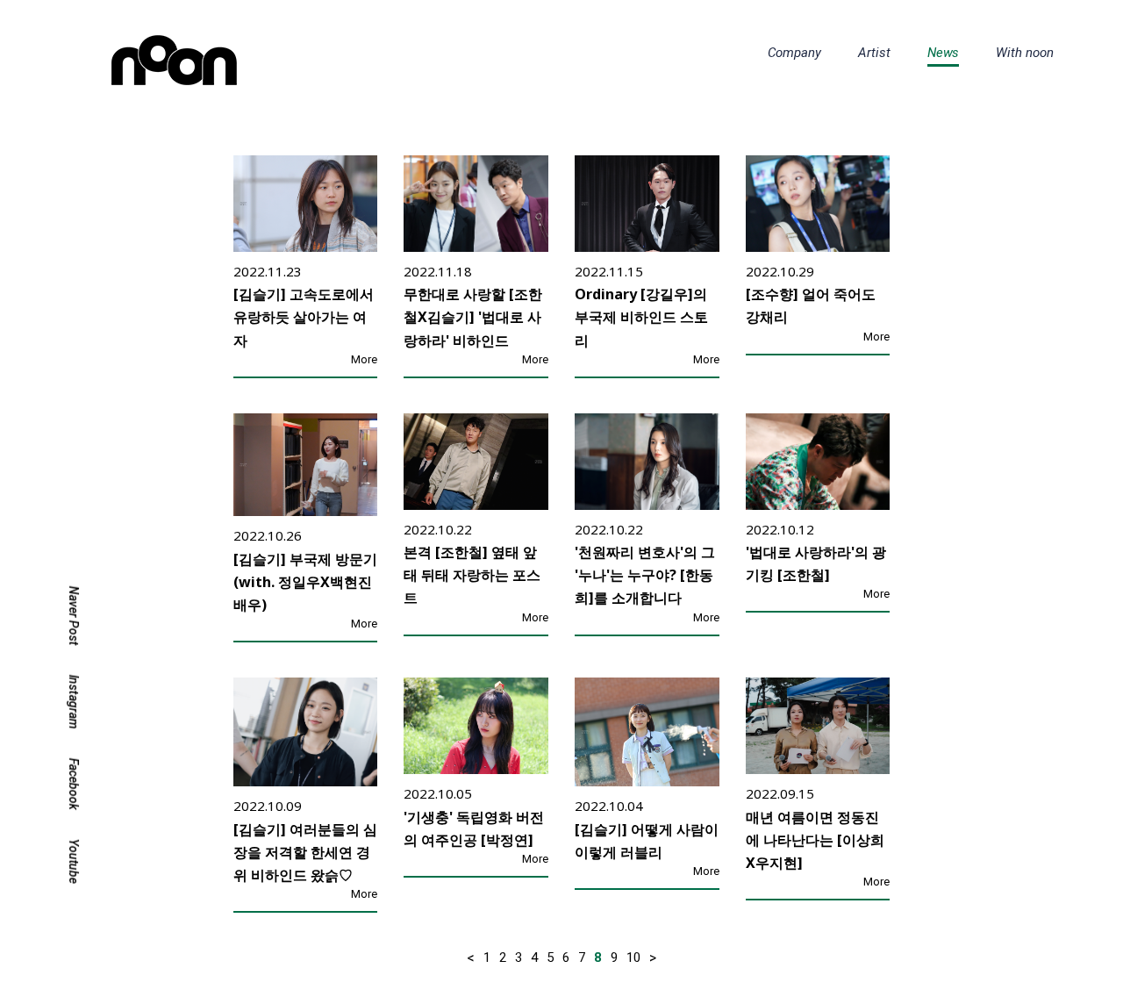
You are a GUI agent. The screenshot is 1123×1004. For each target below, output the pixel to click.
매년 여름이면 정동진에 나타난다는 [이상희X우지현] (815, 839)
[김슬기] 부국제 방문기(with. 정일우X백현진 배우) (305, 581)
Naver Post (74, 616)
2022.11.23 (267, 271)
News (943, 53)
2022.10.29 (780, 271)
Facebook (74, 784)
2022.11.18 (438, 271)
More (364, 359)
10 (633, 957)
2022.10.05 (438, 793)
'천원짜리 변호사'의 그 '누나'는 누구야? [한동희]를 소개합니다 (645, 574)
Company (794, 53)
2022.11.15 (609, 271)
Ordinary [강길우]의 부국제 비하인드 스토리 (641, 316)
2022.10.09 (267, 805)
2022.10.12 (780, 529)
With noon (1025, 53)
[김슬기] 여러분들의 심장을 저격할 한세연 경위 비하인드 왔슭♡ (305, 852)
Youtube (74, 862)
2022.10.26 (267, 535)
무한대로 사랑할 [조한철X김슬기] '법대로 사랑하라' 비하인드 (473, 316)
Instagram (74, 701)
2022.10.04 (609, 805)
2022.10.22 (438, 529)
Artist (874, 53)
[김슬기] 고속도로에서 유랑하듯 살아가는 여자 (303, 316)
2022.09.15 (780, 793)
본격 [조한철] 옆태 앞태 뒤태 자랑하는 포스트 (472, 574)
